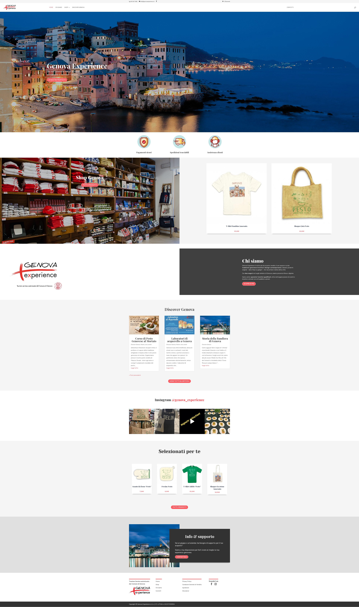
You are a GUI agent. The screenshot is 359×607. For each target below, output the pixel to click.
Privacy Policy (186, 581)
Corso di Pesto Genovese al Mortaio (144, 340)
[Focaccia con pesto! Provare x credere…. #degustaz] (217, 421)
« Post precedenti (135, 375)
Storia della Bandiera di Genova (215, 340)
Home (51, 7)
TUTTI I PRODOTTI (90, 185)
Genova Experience (77, 65)
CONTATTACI (182, 557)
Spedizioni (185, 588)
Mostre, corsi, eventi (146, 344)
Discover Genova (78, 7)
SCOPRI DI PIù (249, 284)
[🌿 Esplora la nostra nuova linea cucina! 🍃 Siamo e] (141, 421)
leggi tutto (134, 368)
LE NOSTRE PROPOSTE (57, 80)
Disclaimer (185, 591)
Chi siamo (58, 7)
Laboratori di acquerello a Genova (179, 340)
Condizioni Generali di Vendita (191, 585)
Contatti (290, 7)
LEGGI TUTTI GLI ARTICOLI (179, 381)
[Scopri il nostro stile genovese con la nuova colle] (167, 421)
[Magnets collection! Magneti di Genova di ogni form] (192, 421)
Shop (66, 7)
